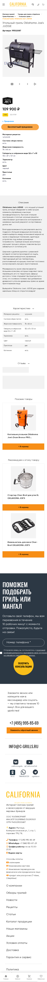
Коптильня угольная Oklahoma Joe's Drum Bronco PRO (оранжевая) (23, 436)
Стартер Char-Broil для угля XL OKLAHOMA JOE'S (23, 496)
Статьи (11, 914)
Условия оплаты (16, 943)
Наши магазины (16, 928)
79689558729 (24, 776)
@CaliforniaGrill (30, 766)
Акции (10, 936)
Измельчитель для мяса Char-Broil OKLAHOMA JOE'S (22, 543)
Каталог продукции (19, 921)
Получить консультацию (23, 665)
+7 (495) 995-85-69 (26, 840)
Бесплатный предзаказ (20, 127)
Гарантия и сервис (18, 957)
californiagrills (17, 766)
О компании (14, 885)
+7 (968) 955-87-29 (28, 843)
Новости (11, 900)
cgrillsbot (35, 776)
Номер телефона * (19, 642)
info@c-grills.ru (23, 746)
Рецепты (12, 907)
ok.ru (12, 776)
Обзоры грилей (16, 893)
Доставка (12, 950)
